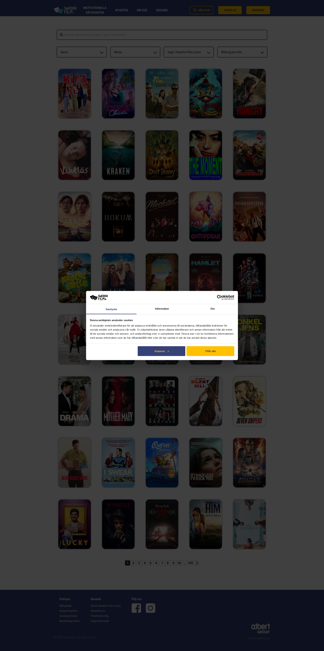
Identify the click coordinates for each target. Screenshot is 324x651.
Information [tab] (162, 308)
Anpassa (159, 351)
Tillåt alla (210, 351)
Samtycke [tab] (111, 309)
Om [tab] (212, 308)
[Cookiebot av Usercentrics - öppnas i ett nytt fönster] (219, 297)
